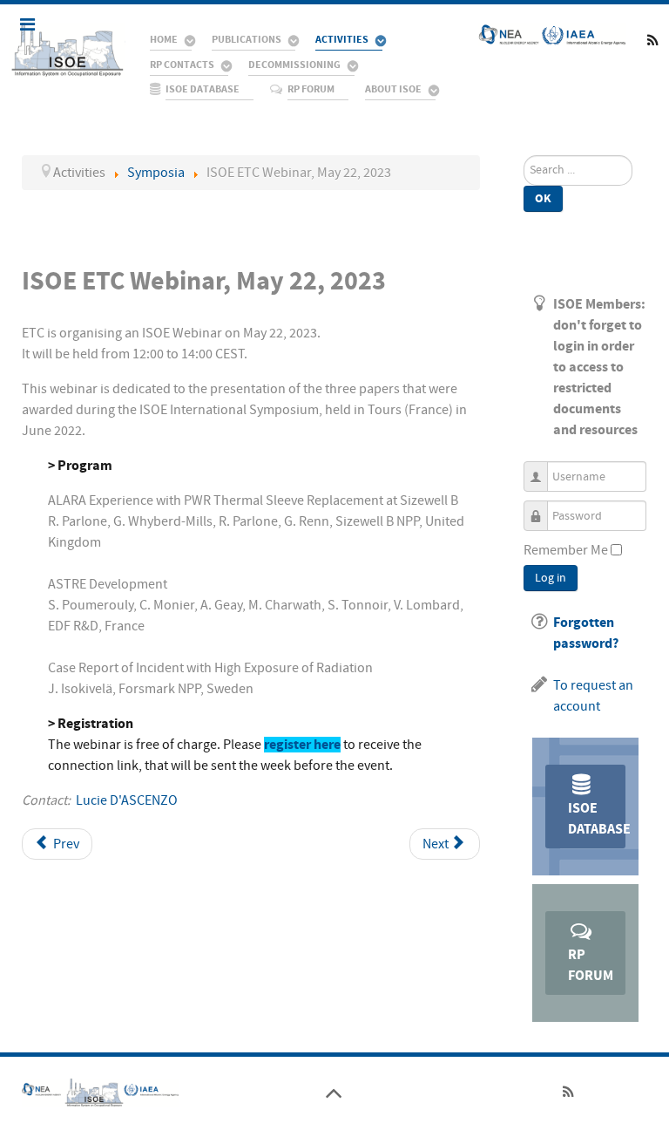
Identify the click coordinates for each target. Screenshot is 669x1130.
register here (302, 744)
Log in (550, 578)
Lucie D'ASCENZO (127, 800)
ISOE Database (596, 818)
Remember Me (566, 550)
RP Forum (590, 965)
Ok (543, 198)
